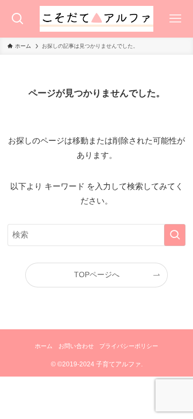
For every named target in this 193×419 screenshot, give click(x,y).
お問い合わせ (76, 346)
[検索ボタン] (18, 19)
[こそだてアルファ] (96, 19)
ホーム (44, 346)
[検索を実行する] (174, 234)
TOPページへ (97, 275)
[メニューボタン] (175, 19)
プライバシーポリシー (128, 346)
